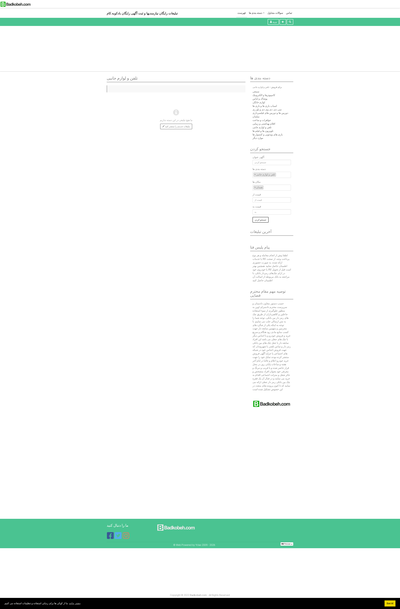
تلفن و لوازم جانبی (261, 127)
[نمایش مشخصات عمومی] (126, 537)
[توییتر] (118, 537)
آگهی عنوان (258, 157)
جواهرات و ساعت (261, 120)
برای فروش (276, 87)
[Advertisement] (200, 49)
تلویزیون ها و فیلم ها (262, 130)
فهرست (242, 12)
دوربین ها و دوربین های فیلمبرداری (270, 112)
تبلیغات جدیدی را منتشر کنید (177, 126)
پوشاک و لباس (259, 98)
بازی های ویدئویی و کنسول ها (267, 134)
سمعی (255, 91)
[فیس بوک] (111, 537)
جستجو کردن (260, 220)
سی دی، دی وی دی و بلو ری (267, 109)
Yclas (198, 545)
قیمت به (256, 206)
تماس (289, 12)
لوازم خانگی (258, 102)
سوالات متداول (275, 12)
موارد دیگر (257, 137)
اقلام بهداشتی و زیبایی (263, 123)
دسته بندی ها (256, 12)
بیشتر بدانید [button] (75, 603)
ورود (274, 22)
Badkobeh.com (198, 595)
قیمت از (256, 194)
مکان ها (256, 181)
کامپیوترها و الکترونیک (263, 95)
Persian (287, 544)
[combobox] (271, 175)
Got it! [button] (390, 603)
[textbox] (278, 174)
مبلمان (256, 116)
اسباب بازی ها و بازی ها (264, 105)
